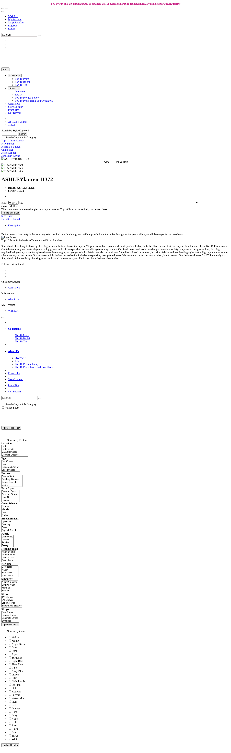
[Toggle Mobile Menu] (2, 317)
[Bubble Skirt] (12, 476)
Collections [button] (14, 328)
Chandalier (7, 149)
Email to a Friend (10, 219)
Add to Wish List (11, 212)
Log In (11, 28)
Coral (15, 711)
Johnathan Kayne (10, 155)
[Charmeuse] (7, 536)
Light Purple (18, 681)
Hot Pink (16, 691)
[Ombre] (6, 515)
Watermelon (18, 698)
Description (14, 225)
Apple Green (19, 644)
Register (12, 25)
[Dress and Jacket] (11, 467)
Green (15, 647)
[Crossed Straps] (10, 494)
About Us (13, 299)
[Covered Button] (10, 491)
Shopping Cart (16, 22)
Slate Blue (17, 664)
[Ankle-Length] (9, 552)
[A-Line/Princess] (10, 582)
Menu (5, 69)
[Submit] (39, 35)
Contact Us (14, 287)
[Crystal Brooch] (9, 530)
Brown (15, 725)
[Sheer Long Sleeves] (12, 605)
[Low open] (10, 500)
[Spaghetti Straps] (10, 618)
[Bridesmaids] (15, 449)
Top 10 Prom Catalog (12, 140)
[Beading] (9, 524)
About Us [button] (13, 351)
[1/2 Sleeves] (12, 597)
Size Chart (7, 216)
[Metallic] (6, 509)
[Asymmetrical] (9, 554)
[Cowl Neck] (10, 567)
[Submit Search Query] (39, 398)
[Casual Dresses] (15, 452)
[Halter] (10, 569)
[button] (15, 75)
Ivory (14, 715)
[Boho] (11, 464)
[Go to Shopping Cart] (2, 8)
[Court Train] (9, 560)
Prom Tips (13, 385)
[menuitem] (119, 16)
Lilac (14, 678)
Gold (14, 722)
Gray (14, 732)
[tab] (119, 328)
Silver (15, 735)
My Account (14, 19)
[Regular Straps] (10, 615)
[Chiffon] (7, 539)
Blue (14, 667)
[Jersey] (7, 545)
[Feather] (7, 542)
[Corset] (12, 485)
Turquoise (17, 657)
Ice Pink (16, 684)
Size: (4, 202)
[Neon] (6, 512)
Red (14, 705)
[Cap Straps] (10, 612)
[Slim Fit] (10, 590)
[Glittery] (6, 506)
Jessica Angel (8, 152)
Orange (16, 708)
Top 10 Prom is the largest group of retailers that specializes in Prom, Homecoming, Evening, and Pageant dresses (115, 3)
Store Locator (15, 379)
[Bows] (9, 527)
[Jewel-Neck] (10, 575)
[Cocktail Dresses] (15, 454)
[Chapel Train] (9, 557)
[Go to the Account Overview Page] (2, 11)
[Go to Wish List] (6, 8)
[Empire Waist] (10, 585)
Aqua (15, 654)
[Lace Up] (10, 497)
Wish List (13, 16)
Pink (14, 688)
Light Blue (17, 661)
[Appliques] (9, 521)
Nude (15, 718)
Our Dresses (14, 391)
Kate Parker (7, 143)
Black (15, 728)
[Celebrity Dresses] (12, 479)
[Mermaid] (10, 587)
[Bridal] (15, 446)
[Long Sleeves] (12, 603)
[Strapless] (10, 621)
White (15, 739)
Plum (14, 701)
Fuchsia (16, 694)
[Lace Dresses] (11, 470)
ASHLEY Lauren (10, 146)
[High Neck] (10, 572)
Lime (14, 650)
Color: (5, 206)
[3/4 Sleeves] (12, 600)
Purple (15, 674)
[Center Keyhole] (12, 482)
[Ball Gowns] (11, 461)
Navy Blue (17, 671)
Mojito (15, 640)
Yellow (15, 637)
